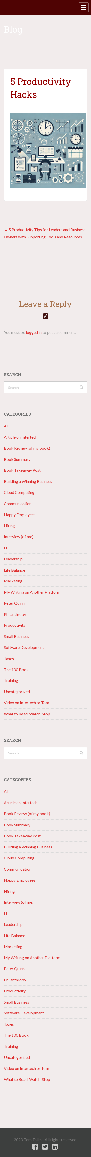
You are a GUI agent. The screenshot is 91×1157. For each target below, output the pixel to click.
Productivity (15, 625)
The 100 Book (16, 669)
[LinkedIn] (55, 1146)
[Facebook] (35, 1146)
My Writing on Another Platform (32, 591)
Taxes (9, 658)
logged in (34, 332)
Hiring (9, 525)
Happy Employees (19, 514)
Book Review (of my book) (27, 448)
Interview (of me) (18, 536)
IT (6, 547)
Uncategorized (17, 691)
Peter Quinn (14, 603)
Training (11, 680)
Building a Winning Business (28, 481)
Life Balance (14, 570)
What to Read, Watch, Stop (27, 713)
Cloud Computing (19, 492)
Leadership (13, 558)
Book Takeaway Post (22, 470)
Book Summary (17, 459)
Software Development (24, 647)
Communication (17, 503)
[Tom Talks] (4, 7)
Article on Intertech (20, 437)
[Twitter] (45, 1146)
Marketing (13, 580)
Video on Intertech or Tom (26, 702)
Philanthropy (15, 614)
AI (6, 425)
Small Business (16, 636)
